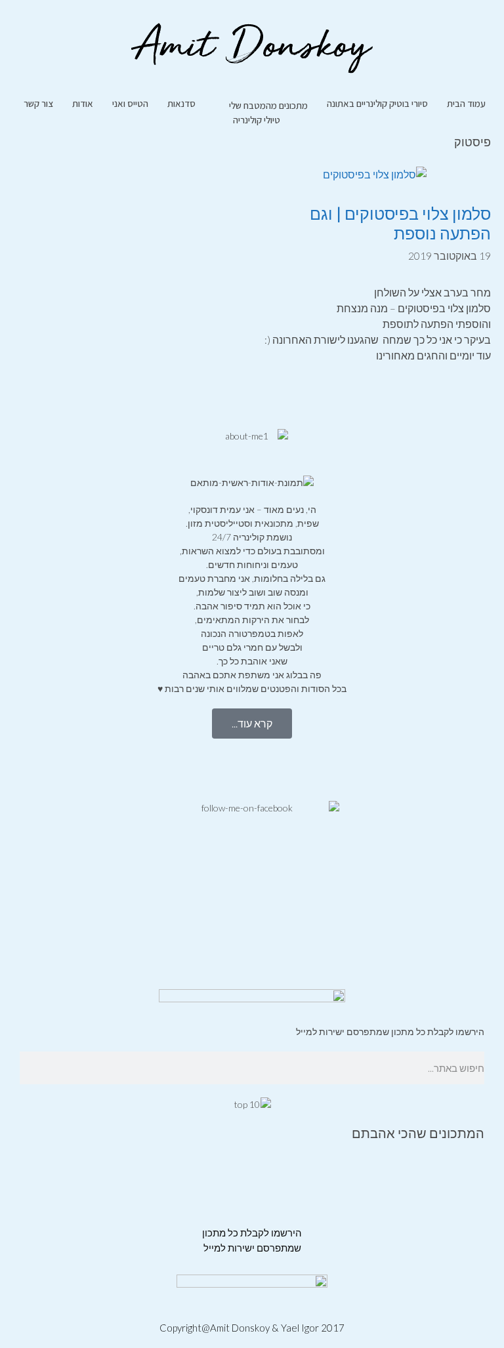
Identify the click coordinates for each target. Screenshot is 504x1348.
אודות (82, 103)
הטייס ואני (130, 103)
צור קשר (38, 103)
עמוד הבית (466, 103)
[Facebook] (468, 768)
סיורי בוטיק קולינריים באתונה (377, 103)
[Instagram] (433, 768)
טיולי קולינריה (256, 119)
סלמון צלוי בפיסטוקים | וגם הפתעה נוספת (400, 223)
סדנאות (181, 103)
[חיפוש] (24, 1068)
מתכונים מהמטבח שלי (268, 105)
